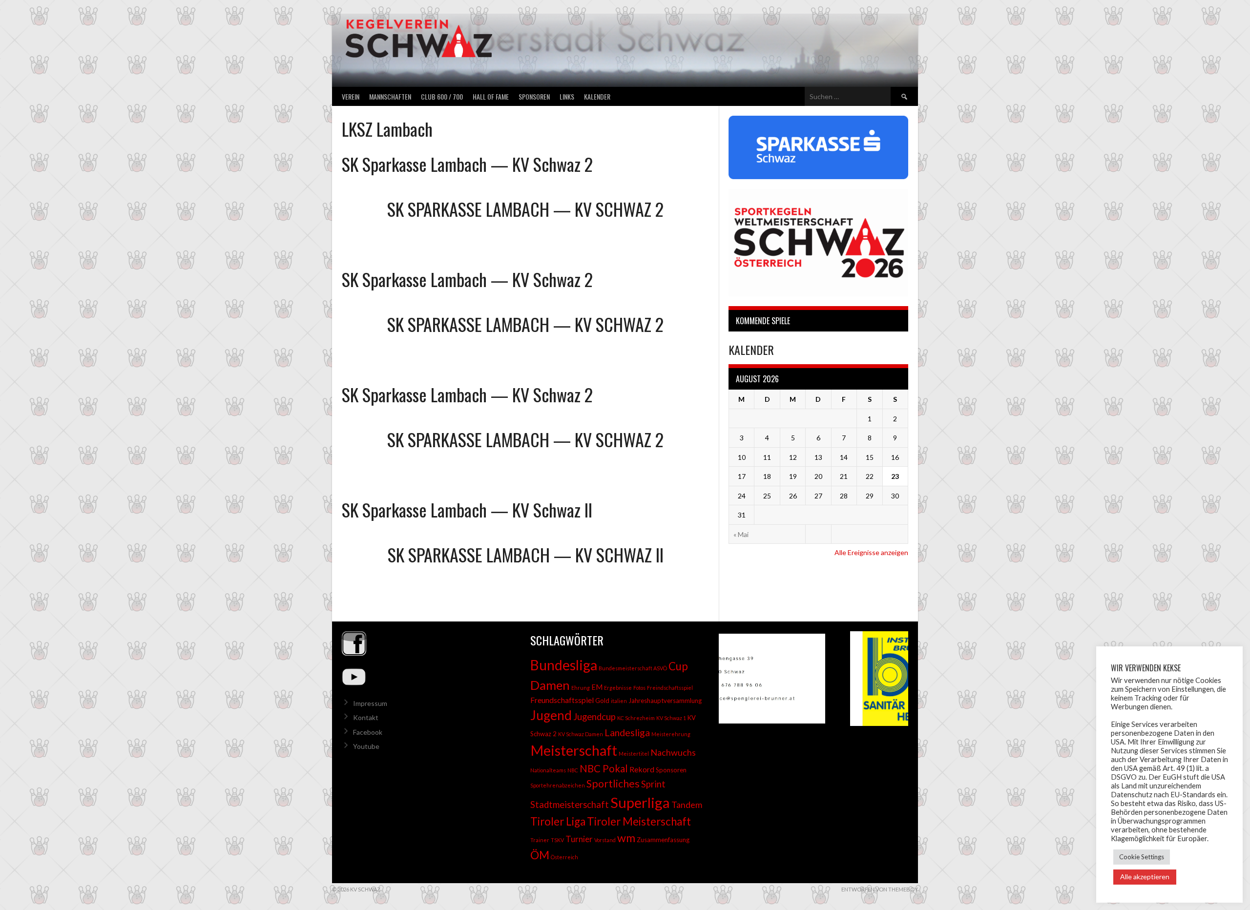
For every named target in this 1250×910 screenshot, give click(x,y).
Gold (602, 700)
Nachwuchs (673, 752)
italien (619, 701)
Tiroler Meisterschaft (639, 821)
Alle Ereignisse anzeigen (871, 552)
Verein (350, 96)
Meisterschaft (573, 750)
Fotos (639, 687)
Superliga (640, 802)
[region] (813, 678)
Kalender (597, 96)
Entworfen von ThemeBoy (879, 889)
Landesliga (627, 732)
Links (567, 96)
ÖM (539, 855)
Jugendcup (594, 716)
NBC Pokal (604, 768)
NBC (572, 770)
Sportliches (613, 783)
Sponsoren (534, 96)
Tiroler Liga (557, 821)
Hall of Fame (491, 96)
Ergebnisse (618, 687)
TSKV (557, 840)
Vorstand (605, 840)
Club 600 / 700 (442, 96)
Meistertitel (634, 753)
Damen (550, 685)
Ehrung (580, 687)
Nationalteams (548, 770)
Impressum (370, 703)
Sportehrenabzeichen (557, 785)
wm (626, 838)
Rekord (641, 769)
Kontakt (365, 717)
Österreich (564, 857)
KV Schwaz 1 (671, 718)
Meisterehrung (670, 734)
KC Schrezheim (636, 718)
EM (597, 687)
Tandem (686, 804)
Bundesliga (563, 665)
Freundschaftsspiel (562, 699)
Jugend (551, 715)
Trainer (539, 840)
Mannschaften (390, 96)
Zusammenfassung (663, 840)
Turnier (579, 839)
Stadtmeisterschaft (569, 804)
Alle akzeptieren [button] (1144, 876)
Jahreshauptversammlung (665, 700)
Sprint (653, 784)
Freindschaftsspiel (670, 687)
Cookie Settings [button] (1141, 857)
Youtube (366, 746)
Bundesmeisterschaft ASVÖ (633, 668)
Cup (678, 666)
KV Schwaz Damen (580, 734)
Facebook (367, 732)
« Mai (741, 534)
